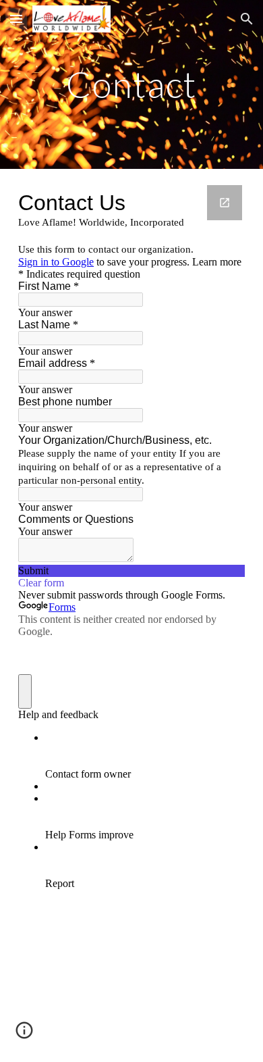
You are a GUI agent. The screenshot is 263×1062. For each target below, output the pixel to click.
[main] (131, 84)
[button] (16, 18)
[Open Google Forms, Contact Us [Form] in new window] (224, 202)
